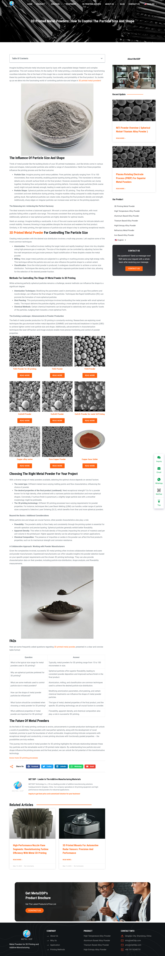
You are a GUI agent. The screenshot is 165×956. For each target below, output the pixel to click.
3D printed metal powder (26, 233)
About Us (109, 4)
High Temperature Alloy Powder (127, 211)
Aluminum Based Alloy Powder (126, 216)
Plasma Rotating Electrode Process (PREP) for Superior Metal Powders (131, 178)
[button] (102, 58)
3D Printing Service (91, 4)
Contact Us (134, 4)
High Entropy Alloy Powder (125, 225)
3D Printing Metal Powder (124, 206)
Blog (122, 4)
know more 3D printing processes (23, 758)
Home (29, 4)
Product (40, 4)
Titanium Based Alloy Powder (126, 221)
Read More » (17, 860)
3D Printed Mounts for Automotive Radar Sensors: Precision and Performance (80, 849)
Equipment (71, 4)
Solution (55, 4)
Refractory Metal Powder (124, 230)
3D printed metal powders (89, 80)
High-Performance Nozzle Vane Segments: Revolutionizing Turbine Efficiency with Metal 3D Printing (30, 849)
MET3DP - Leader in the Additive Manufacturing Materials (55, 779)
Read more (25, 375)
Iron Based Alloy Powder (124, 235)
